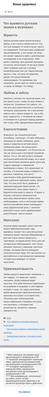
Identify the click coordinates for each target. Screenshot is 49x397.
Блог (9, 318)
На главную (24, 392)
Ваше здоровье (24, 4)
